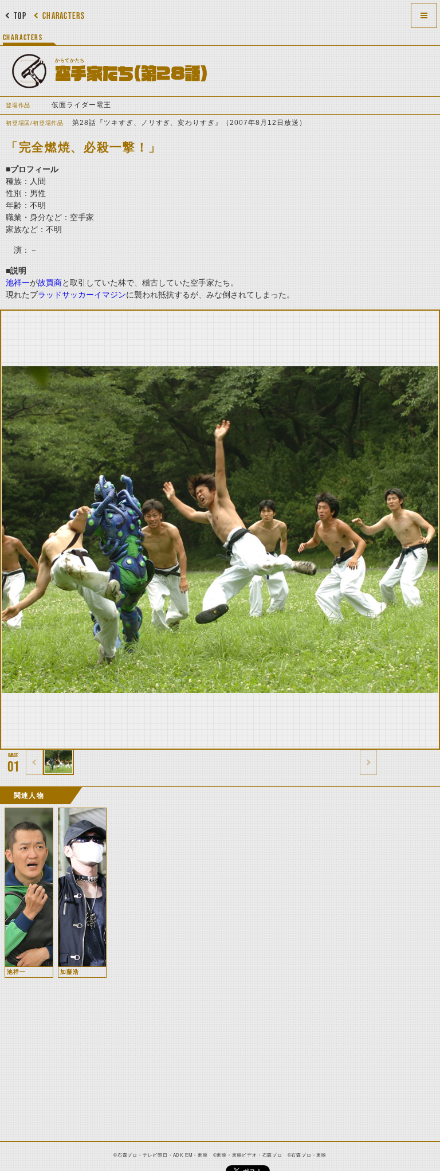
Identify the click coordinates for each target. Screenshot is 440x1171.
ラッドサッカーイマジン (82, 294)
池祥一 (18, 282)
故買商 (50, 282)
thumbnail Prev (34, 762)
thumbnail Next (368, 762)
